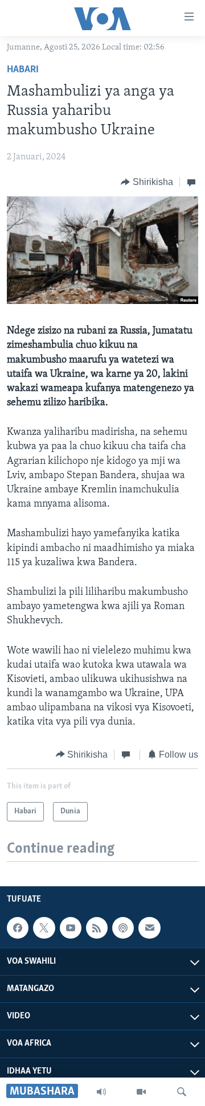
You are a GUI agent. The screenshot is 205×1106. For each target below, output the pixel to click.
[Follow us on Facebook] (17, 928)
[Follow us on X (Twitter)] (44, 928)
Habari (23, 70)
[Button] (147, 182)
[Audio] (101, 1092)
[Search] (182, 1092)
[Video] (141, 1092)
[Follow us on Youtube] (70, 928)
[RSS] (97, 928)
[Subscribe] (149, 928)
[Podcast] (123, 928)
